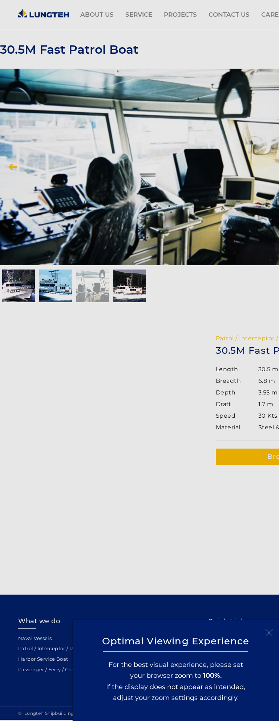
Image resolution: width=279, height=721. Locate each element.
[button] (269, 632)
